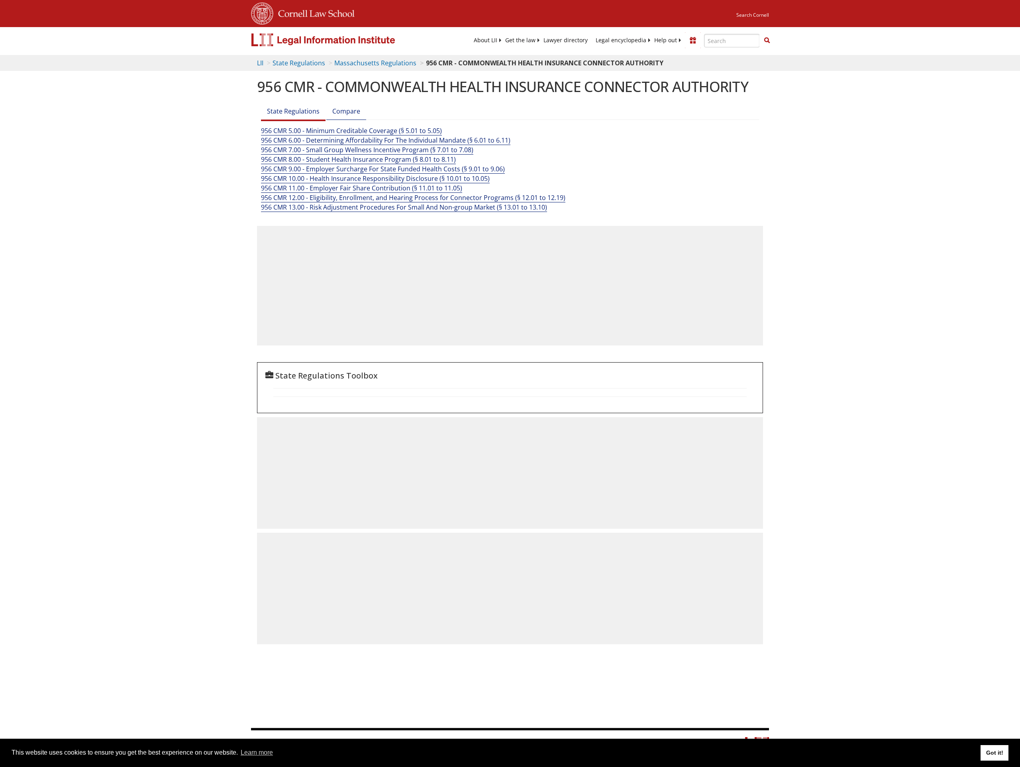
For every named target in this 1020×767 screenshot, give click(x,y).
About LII (485, 40)
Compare (346, 111)
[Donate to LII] (693, 40)
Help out (665, 40)
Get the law (520, 40)
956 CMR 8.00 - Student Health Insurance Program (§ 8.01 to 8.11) (358, 159)
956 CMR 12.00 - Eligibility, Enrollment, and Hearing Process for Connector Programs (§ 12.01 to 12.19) (413, 197)
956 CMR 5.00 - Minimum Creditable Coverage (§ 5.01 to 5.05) (351, 130)
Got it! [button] (994, 752)
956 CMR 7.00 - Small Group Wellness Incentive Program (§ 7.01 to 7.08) (367, 149)
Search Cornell (752, 15)
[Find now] (767, 40)
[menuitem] (485, 40)
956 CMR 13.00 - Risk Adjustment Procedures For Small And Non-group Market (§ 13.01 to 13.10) (404, 207)
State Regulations (299, 63)
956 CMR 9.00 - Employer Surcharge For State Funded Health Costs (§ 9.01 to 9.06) (383, 169)
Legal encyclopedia (621, 40)
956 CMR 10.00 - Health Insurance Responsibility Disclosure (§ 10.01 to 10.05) (375, 178)
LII (260, 63)
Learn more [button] (257, 752)
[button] (767, 40)
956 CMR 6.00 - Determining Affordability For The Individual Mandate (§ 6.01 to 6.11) (385, 140)
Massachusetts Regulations (375, 63)
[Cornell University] (262, 12)
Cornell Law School (314, 12)
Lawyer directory (565, 40)
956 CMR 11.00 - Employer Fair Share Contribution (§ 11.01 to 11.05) (361, 188)
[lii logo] (340, 40)
